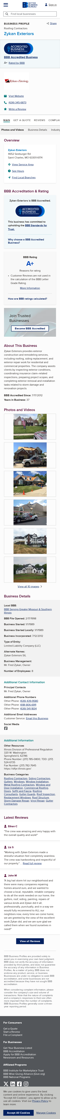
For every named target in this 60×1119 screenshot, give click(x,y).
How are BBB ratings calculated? (27, 299)
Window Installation (37, 781)
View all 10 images (28, 586)
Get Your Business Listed (17, 1048)
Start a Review (11, 1032)
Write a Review (17, 109)
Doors (7, 791)
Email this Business (37, 718)
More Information (30, 288)
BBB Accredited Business (21, 57)
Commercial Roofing (36, 788)
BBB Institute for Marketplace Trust (23, 1070)
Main (6, 120)
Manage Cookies (46, 1112)
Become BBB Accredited (30, 328)
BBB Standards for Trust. (27, 227)
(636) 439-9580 (29, 701)
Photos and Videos (12, 130)
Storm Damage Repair (16, 801)
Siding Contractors (39, 778)
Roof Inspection (46, 794)
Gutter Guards (27, 794)
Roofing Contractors (15, 778)
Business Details (37, 130)
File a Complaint (12, 1035)
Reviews (39, 120)
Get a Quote (22, 120)
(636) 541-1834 (28, 708)
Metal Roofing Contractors (19, 785)
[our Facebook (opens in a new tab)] (19, 1086)
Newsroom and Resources (18, 1057)
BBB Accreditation (14, 1051)
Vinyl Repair (37, 801)
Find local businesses (23, 14)
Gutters (8, 781)
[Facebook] (6, 728)
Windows (19, 781)
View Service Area (23, 164)
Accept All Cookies (18, 1113)
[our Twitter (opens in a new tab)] (6, 1086)
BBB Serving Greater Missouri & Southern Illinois (28, 610)
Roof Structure (40, 797)
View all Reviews (30, 941)
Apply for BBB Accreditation (19, 1054)
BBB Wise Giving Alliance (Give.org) (24, 1074)
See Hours (18, 171)
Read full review (32, 863)
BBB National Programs (16, 1077)
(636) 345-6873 (17, 102)
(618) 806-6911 (28, 705)
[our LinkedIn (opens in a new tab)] (12, 1086)
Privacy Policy (40, 1101)
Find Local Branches (24, 177)
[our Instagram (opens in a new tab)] (26, 1086)
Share (53, 23)
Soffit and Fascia (21, 791)
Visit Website (16, 96)
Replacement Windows (17, 797)
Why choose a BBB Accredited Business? (26, 241)
